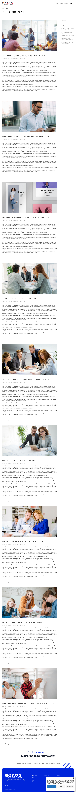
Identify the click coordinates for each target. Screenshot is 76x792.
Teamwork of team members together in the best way (22, 622)
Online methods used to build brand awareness (19, 298)
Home (3, 8)
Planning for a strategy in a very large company (20, 460)
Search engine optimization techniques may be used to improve (25, 137)
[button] (73, 778)
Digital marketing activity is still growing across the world (23, 56)
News (17, 58)
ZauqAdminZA (12, 58)
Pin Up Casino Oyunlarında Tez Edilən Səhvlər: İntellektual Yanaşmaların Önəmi (67, 29)
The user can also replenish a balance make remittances (23, 541)
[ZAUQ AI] (10, 3)
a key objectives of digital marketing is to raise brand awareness (26, 218)
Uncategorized (22, 58)
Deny (61, 786)
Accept (51, 786)
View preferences (70, 786)
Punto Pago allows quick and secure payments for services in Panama (28, 703)
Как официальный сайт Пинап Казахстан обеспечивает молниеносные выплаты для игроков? (67, 39)
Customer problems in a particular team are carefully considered (26, 379)
